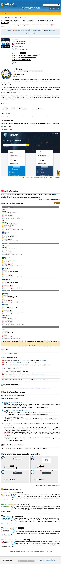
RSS (33, 561)
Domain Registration (36, 71)
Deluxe (6, 209)
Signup (57, 8)
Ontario (42, 374)
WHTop (3, 17)
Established (7, 315)
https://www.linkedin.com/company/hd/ (13, 417)
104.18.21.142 (16, 371)
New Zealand (14, 353)
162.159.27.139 (24, 360)
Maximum (6, 232)
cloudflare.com (23, 377)
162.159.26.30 (16, 362)
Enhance (6, 293)
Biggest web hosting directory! (11, 5)
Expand (6, 304)
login (30, 343)
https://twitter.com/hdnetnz (14, 402)
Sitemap (54, 560)
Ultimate (6, 221)
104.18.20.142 (18, 379)
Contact (42, 560)
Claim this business (31, 345)
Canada (38, 374)
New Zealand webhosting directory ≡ (51, 485)
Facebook (19, 561)
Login (53, 8)
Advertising (48, 560)
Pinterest (27, 561)
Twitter (22, 561)
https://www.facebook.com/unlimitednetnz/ (18, 410)
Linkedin (30, 561)
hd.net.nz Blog (7, 423)
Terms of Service (8, 129)
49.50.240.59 (18, 364)
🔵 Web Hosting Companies (12, 17)
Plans (57, 203)
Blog (25, 561)
